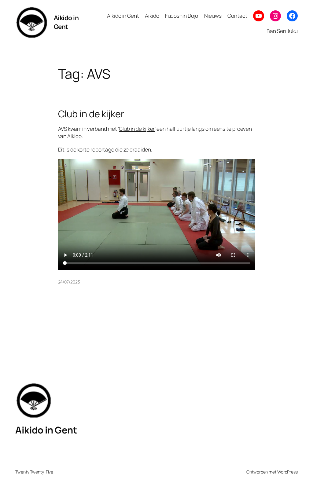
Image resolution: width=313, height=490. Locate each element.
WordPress (287, 472)
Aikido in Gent (66, 22)
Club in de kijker (91, 113)
